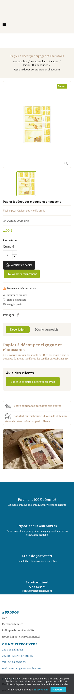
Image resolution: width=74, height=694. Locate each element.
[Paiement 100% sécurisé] (37, 489)
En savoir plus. (41, 689)
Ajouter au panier (21, 264)
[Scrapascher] (33, 448)
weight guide (14, 304)
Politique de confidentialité (18, 630)
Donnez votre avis (16, 221)
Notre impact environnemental (21, 636)
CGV (4, 617)
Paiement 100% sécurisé (37, 499)
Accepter (58, 689)
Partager (18, 315)
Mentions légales (12, 624)
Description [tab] (17, 329)
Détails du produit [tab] (46, 329)
